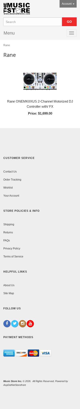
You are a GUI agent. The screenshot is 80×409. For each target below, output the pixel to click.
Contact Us (10, 171)
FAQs (6, 240)
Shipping (8, 224)
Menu (9, 33)
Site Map (8, 293)
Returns (8, 232)
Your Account (11, 195)
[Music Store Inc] (16, 9)
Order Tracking (12, 179)
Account (67, 3)
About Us (8, 285)
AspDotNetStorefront (14, 385)
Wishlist (8, 187)
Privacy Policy (11, 248)
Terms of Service (13, 256)
